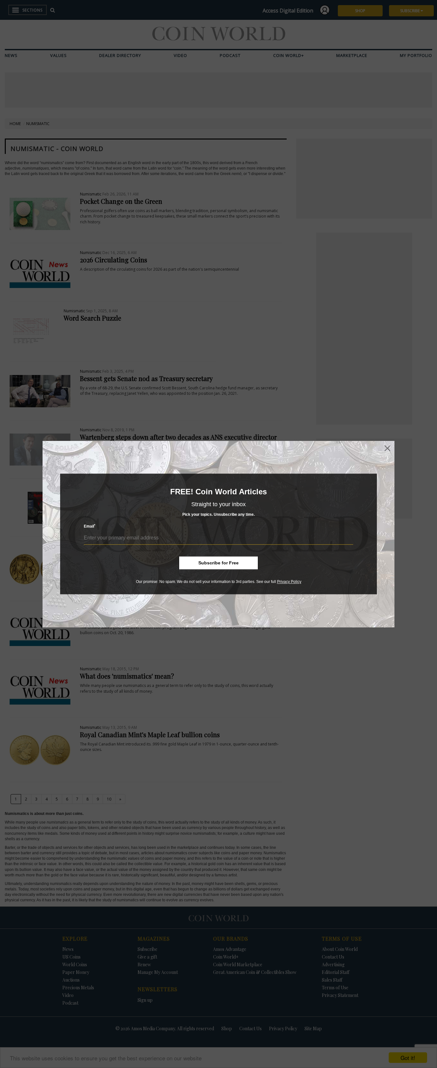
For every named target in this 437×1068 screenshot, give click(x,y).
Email (89, 526)
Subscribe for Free (218, 562)
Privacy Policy (289, 581)
